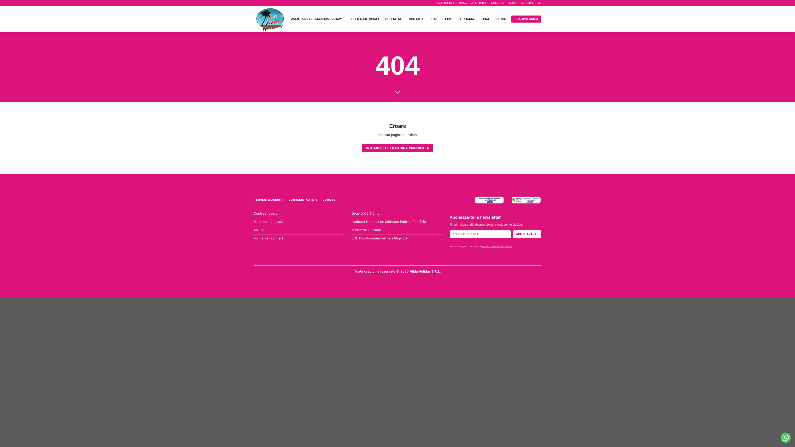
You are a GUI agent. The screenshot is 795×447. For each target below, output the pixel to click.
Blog (513, 2)
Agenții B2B (445, 2)
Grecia (500, 19)
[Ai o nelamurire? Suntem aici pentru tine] (786, 438)
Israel (434, 19)
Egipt (449, 19)
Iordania (466, 19)
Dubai (484, 19)
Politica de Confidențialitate (497, 246)
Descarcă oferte (473, 2)
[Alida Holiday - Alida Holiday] (270, 19)
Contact (497, 2)
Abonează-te (527, 234)
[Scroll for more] (397, 92)
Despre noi (394, 19)
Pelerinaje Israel (364, 19)
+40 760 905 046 (530, 3)
